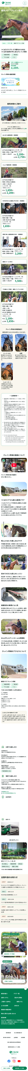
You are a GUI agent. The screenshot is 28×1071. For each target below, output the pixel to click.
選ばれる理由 (18, 997)
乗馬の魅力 (4, 993)
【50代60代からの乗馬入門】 (8, 1024)
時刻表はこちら (5, 791)
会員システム (4, 997)
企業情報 (16, 1037)
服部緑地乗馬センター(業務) (14, 1047)
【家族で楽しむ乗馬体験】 (7, 1022)
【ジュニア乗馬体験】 (17, 1020)
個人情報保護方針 (18, 1032)
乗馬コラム (20, 1001)
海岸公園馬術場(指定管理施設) (14, 1042)
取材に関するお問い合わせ (8, 1013)
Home (4, 43)
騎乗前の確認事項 (6, 1009)
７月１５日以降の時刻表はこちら (9, 793)
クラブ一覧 (9, 43)
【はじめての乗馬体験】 (6, 1020)
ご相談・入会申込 (5, 1001)
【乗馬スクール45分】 (19, 1022)
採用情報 (23, 1037)
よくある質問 (4, 1005)
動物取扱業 (8, 1032)
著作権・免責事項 (6, 1037)
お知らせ (16, 1005)
